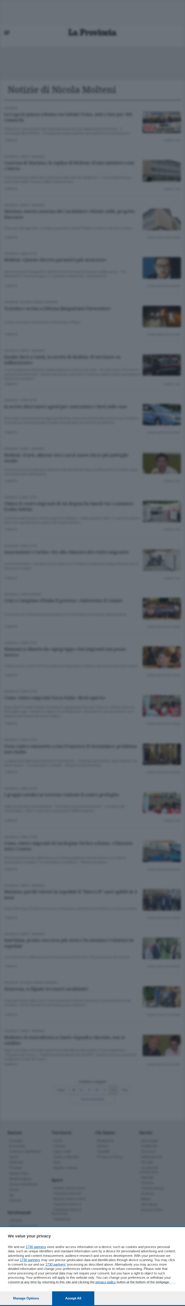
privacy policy (105, 1282)
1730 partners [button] (36, 1247)
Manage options (26, 1298)
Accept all (73, 1298)
